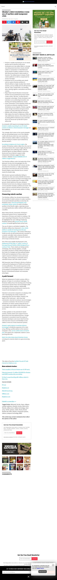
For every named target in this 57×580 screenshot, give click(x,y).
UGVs (10, 411)
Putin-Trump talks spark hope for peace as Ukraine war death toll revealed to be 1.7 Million (46, 108)
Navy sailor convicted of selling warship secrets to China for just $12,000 (45, 115)
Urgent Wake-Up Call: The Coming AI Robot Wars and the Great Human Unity (46, 175)
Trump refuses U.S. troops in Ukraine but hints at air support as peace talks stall (46, 153)
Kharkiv (4, 408)
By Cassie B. (45, 61)
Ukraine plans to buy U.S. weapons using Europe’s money (46, 128)
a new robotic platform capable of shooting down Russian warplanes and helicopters (15, 229)
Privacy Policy (40, 568)
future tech (25, 406)
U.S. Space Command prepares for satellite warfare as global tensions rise (46, 122)
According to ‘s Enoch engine (13, 144)
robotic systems (9, 409)
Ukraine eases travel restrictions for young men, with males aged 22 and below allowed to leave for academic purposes (46, 195)
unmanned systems (22, 411)
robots (16, 409)
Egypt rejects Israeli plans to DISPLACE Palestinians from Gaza (46, 101)
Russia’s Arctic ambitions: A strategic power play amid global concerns (46, 66)
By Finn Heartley (46, 75)
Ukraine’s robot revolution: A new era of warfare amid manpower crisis (46, 95)
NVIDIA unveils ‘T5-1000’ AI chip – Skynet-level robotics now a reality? (46, 73)
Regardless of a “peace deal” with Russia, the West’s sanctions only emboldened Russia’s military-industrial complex (46, 87)
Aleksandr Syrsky (15, 404)
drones (20, 406)
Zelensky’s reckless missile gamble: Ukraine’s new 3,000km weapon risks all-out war (45, 59)
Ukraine (14, 411)
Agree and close (42, 571)
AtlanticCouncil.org (7, 391)
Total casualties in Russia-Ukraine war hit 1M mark (16, 369)
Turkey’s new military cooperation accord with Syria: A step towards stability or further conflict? (46, 182)
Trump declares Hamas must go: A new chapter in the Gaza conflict (46, 188)
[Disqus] (16, 494)
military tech (10, 408)
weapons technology (12, 413)
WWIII (20, 413)
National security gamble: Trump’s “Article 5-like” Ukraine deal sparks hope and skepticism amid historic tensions (46, 167)
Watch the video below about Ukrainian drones (15, 337)
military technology (19, 408)
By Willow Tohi (45, 130)
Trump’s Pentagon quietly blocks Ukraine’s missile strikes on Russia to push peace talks (46, 80)
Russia (21, 409)
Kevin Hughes (14, 19)
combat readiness (7, 406)
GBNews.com (5, 394)
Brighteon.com (6, 396)
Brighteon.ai (5, 388)
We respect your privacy (20, 565)
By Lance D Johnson (46, 91)
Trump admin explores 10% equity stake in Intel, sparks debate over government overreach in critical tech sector (46, 135)
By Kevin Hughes (46, 68)
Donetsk (15, 406)
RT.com (4, 385)
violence (4, 413)
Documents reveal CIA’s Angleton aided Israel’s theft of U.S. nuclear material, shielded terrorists (46, 160)
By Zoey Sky (45, 185)
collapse (27, 404)
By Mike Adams (46, 178)
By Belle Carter (46, 199)
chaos (22, 404)
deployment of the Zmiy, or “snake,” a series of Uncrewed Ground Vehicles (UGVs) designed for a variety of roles (15, 245)
